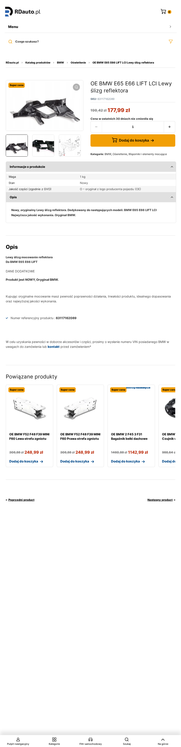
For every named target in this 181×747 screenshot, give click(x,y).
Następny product (160, 500)
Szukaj (127, 743)
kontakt (54, 346)
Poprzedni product (21, 500)
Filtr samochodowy (90, 743)
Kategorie (54, 743)
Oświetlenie (78, 62)
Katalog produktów (37, 62)
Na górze (163, 743)
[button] (76, 87)
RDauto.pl (12, 62)
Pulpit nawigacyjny (18, 743)
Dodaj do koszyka (134, 140)
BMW (60, 62)
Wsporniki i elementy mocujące (147, 154)
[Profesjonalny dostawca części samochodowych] (23, 12)
